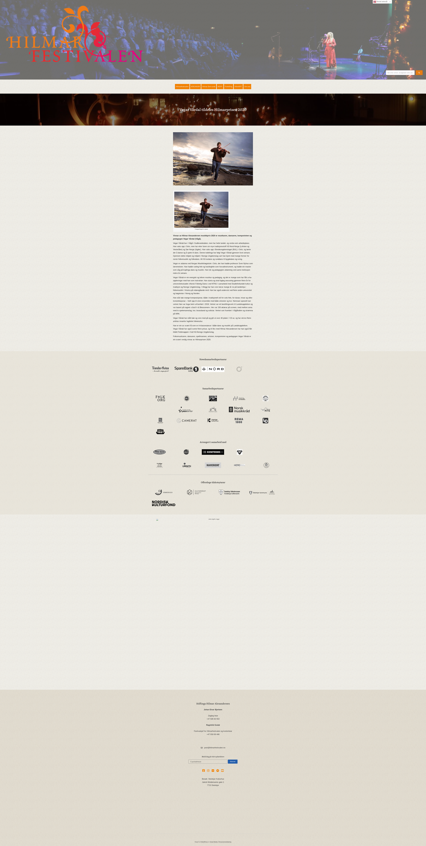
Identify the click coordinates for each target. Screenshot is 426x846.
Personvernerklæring (225, 842)
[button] (419, 72)
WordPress (204, 842)
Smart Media (214, 842)
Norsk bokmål (381, 2)
